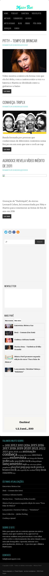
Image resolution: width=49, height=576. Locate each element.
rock (14, 469)
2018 (12, 448)
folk (27, 458)
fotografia (33, 458)
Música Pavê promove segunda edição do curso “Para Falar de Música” (24, 504)
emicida (6, 458)
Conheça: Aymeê (9, 518)
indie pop (14, 461)
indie (6, 461)
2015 (34, 445)
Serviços (7, 28)
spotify (24, 470)
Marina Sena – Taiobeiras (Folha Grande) (19, 499)
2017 (6, 448)
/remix (27, 23)
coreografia (22, 455)
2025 (15, 451)
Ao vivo (28, 18)
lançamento (12, 464)
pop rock (31, 467)
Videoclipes (36, 13)
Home (6, 13)
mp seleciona (31, 464)
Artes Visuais (9, 23)
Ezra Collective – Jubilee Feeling (15, 514)
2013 (20, 445)
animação (29, 451)
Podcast (14, 13)
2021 (34, 448)
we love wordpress (30, 571)
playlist (15, 467)
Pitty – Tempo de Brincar (20, 40)
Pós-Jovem (37, 23)
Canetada (25, 13)
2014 (27, 445)
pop (22, 467)
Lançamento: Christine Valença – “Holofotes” (21, 510)
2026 (20, 452)
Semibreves (17, 18)
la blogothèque (36, 461)
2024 (10, 452)
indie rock (24, 461)
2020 (27, 448)
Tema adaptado (7, 571)
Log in (4, 573)
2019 (19, 448)
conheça (10, 454)
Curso (16, 28)
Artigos (7, 18)
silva (18, 470)
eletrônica (37, 455)
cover (29, 455)
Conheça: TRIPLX (14, 102)
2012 (13, 445)
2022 (42, 448)
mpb (24, 464)
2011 (7, 445)
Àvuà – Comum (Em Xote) (13, 491)
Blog (20, 23)
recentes (9, 320)
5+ (3, 446)
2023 (5, 451)
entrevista (18, 458)
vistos (17, 320)
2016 (40, 445)
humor (40, 458)
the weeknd (31, 470)
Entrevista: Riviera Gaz (11, 486)
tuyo (14, 473)
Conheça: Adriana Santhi (12, 495)
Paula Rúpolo (19, 571)
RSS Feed (40, 571)
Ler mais (7, 91)
